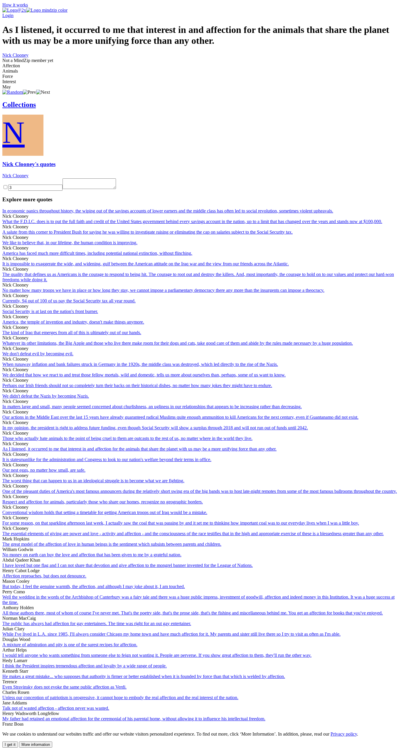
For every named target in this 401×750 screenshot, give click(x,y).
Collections (19, 104)
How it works (15, 4)
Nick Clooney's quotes (28, 164)
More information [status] (35, 744)
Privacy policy (344, 733)
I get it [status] (10, 744)
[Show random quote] (12, 92)
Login (8, 15)
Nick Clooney (15, 55)
